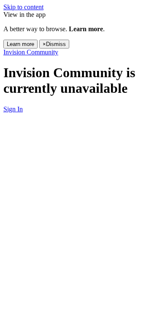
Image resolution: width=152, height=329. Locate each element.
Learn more (20, 44)
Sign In (13, 109)
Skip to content (23, 7)
